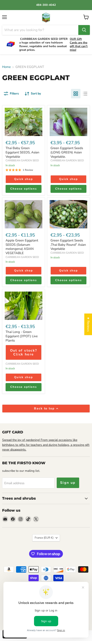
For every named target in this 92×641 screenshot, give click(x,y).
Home (6, 67)
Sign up (68, 482)
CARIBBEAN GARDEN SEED (22, 160)
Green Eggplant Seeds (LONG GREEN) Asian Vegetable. (66, 152)
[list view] (85, 93)
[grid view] (75, 93)
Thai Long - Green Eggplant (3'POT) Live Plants (22, 336)
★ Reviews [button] (88, 324)
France (44, 538)
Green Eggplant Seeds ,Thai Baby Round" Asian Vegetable (68, 244)
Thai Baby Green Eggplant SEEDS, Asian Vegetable (22, 152)
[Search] (84, 30)
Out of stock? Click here (23, 352)
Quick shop (23, 179)
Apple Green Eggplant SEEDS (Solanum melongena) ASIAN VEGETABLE (22, 246)
